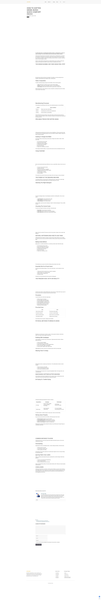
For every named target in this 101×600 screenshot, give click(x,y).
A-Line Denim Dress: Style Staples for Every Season (42, 521)
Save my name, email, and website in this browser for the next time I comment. (48, 542)
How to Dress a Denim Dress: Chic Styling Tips (42, 520)
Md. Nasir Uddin (29, 15)
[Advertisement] (50, 28)
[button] (60, 2)
